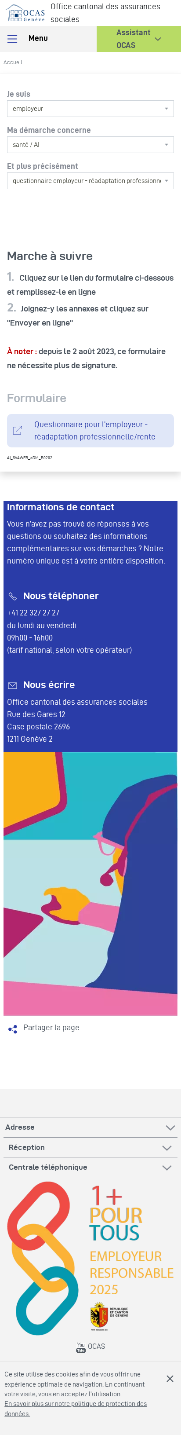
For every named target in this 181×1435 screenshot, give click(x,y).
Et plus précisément (42, 166)
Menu (37, 38)
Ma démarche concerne (49, 130)
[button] (139, 39)
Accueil (13, 62)
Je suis (18, 94)
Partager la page (51, 1027)
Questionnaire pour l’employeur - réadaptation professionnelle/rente (95, 430)
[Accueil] (25, 11)
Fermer (170, 1378)
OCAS (95, 1346)
